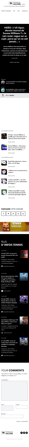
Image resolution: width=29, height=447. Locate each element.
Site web (3, 414)
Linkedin (13, 213)
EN (24, 4)
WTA (18, 11)
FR (23, 4)
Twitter (8, 213)
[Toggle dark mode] (20, 4)
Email (23, 213)
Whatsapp (18, 213)
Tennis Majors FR (14, 3)
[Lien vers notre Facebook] (21, 433)
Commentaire (5, 380)
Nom (3, 404)
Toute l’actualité (6, 11)
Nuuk (21, 439)
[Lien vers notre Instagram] (27, 433)
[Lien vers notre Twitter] (24, 433)
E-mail (18, 404)
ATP (14, 11)
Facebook (3, 213)
